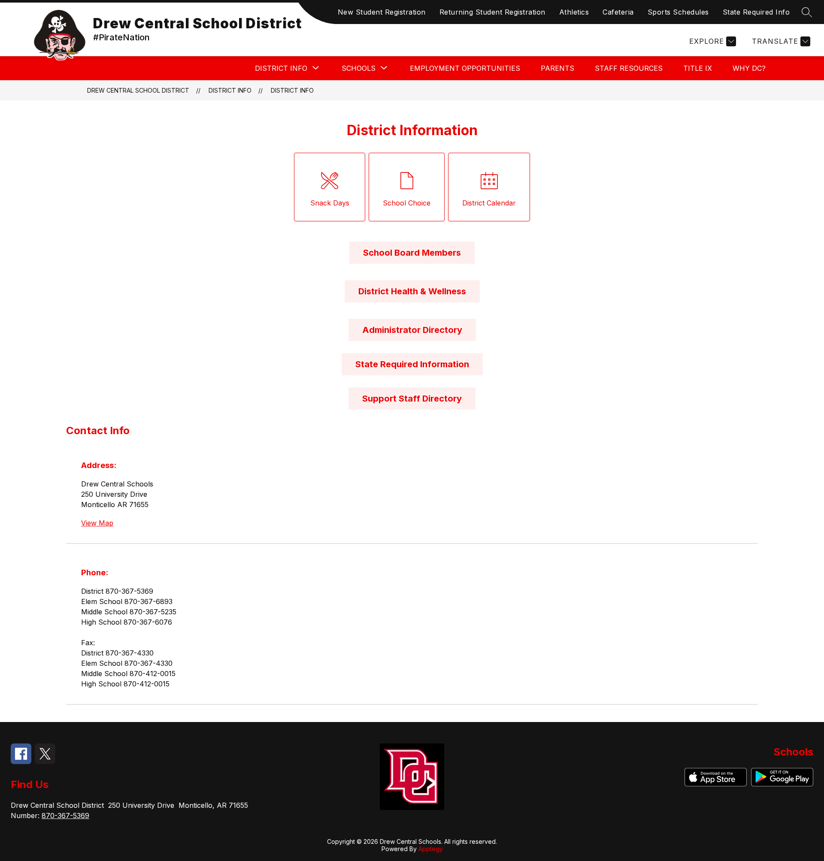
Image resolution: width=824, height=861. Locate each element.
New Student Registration (382, 12)
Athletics (574, 12)
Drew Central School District (138, 90)
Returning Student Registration (492, 12)
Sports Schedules (678, 12)
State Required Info (756, 12)
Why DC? (749, 68)
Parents (557, 68)
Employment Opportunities (465, 68)
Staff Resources (629, 68)
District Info (292, 90)
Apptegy (430, 848)
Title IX (697, 68)
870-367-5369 (65, 815)
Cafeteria (618, 12)
